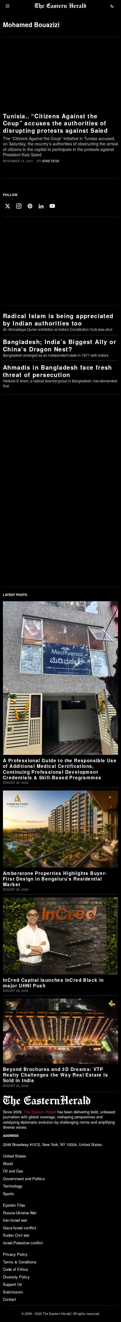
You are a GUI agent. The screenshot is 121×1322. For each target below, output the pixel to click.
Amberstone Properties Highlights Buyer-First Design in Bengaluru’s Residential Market (55, 879)
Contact (9, 1299)
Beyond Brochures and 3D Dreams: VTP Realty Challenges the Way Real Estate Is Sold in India (55, 1075)
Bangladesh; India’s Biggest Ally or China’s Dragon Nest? (59, 345)
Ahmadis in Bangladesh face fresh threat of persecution (57, 370)
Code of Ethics (15, 1269)
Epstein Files (14, 1205)
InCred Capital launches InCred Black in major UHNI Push (53, 983)
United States (14, 1156)
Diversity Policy (16, 1277)
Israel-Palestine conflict (23, 1242)
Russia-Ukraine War (19, 1212)
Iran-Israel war (15, 1220)
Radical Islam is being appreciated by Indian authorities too (58, 319)
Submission (13, 1292)
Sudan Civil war (16, 1235)
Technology (12, 1186)
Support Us (12, 1284)
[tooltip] (7, 206)
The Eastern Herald (40, 1112)
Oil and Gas (13, 1171)
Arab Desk (50, 161)
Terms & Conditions (19, 1262)
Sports (8, 1193)
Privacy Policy (15, 1254)
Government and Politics (24, 1178)
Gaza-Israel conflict (19, 1227)
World (8, 1163)
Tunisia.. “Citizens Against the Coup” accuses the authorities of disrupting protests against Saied (55, 123)
